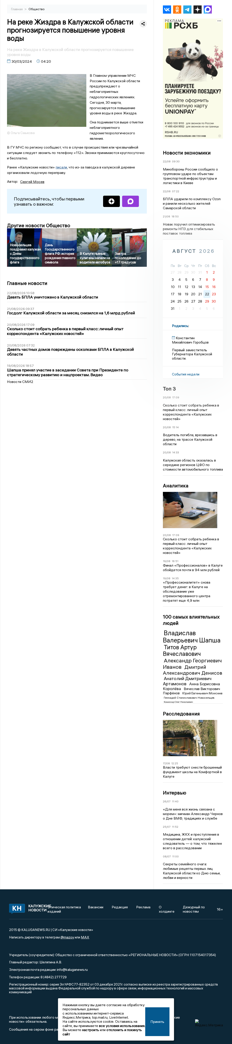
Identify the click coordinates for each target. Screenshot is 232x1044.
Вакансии (95, 907)
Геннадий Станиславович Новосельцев (189, 697)
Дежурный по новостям (194, 909)
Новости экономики (187, 152)
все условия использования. (122, 1025)
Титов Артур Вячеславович (182, 651)
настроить (90, 1029)
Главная (17, 9)
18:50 (175, 216)
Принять (157, 1021)
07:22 (175, 191)
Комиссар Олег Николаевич (178, 701)
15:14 (175, 427)
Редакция (120, 907)
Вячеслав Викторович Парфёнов (191, 690)
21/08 (166, 216)
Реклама (143, 907)
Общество (37, 9)
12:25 (174, 763)
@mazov (67, 937)
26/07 (167, 801)
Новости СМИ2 (20, 381)
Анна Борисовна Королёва (191, 686)
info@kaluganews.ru (72, 969)
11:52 (175, 826)
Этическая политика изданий (64, 909)
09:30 (176, 161)
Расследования (181, 713)
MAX (85, 937)
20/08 (167, 397)
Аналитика (175, 485)
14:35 (175, 578)
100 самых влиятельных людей (191, 619)
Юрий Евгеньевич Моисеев (202, 693)
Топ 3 (169, 388)
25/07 (167, 826)
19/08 (166, 561)
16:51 (175, 561)
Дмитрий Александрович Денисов (192, 670)
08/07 (167, 856)
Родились (180, 325)
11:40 (175, 801)
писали (61, 167)
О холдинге (166, 909)
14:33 (175, 452)
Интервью (174, 792)
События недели (185, 374)
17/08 (166, 763)
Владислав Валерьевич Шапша (191, 636)
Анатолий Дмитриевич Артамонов (187, 681)
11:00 (175, 856)
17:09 (175, 397)
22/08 (167, 161)
